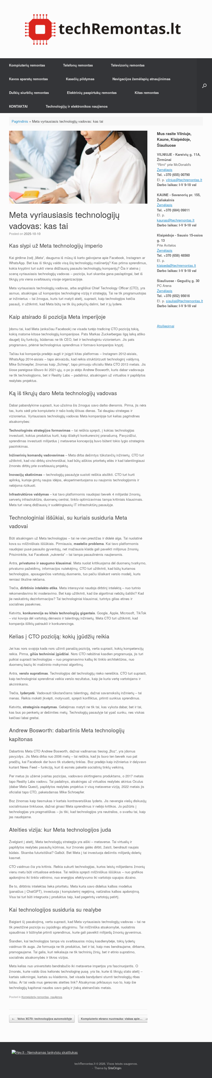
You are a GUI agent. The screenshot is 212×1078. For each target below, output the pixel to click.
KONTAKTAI (18, 106)
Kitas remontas (147, 92)
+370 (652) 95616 (177, 295)
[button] (204, 85)
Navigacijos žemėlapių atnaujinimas (141, 78)
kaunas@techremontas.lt (175, 220)
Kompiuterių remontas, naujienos (41, 997)
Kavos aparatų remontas (28, 78)
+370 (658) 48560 (177, 255)
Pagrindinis (20, 121)
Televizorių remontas (128, 65)
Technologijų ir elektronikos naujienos (77, 106)
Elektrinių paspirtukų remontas (92, 92)
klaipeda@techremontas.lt (176, 265)
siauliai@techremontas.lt (184, 300)
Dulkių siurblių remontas (29, 92)
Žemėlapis (164, 169)
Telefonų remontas (78, 65)
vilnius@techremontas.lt (184, 179)
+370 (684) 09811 (177, 210)
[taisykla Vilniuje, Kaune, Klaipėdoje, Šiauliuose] (102, 29)
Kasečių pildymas (80, 78)
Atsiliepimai (165, 325)
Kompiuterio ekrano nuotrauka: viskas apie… (114, 1019)
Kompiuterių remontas (27, 65)
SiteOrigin (114, 1068)
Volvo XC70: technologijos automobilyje (42, 1019)
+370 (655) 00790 (177, 174)
